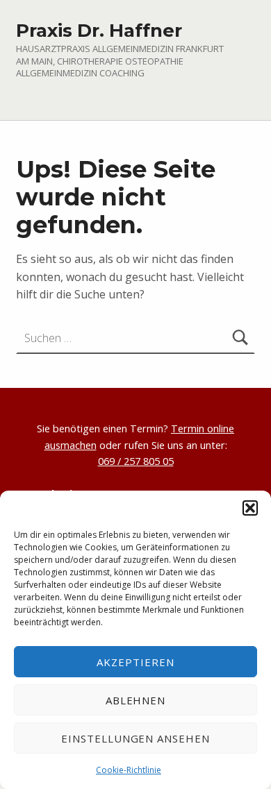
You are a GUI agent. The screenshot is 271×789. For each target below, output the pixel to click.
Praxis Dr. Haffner (99, 30)
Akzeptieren (135, 662)
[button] (250, 508)
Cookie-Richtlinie (128, 770)
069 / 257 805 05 (136, 461)
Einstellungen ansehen (135, 738)
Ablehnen (136, 700)
